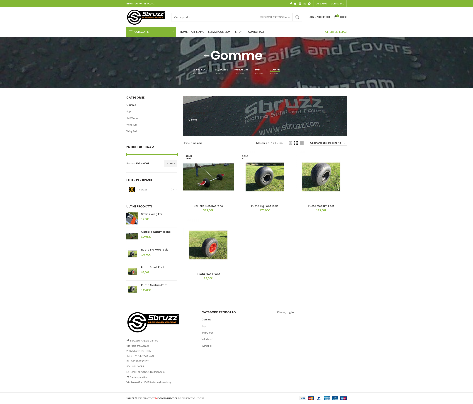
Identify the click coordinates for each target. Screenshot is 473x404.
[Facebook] (291, 3)
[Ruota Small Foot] (132, 272)
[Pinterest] (300, 3)
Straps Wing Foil (152, 214)
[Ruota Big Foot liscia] (132, 254)
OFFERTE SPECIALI (336, 31)
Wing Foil (131, 131)
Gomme (131, 104)
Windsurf (131, 124)
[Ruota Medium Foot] (132, 289)
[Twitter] (295, 3)
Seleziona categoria (273, 17)
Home (186, 142)
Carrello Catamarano (156, 232)
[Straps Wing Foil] (132, 218)
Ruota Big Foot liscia (155, 249)
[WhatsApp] (304, 3)
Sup (128, 111)
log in (290, 312)
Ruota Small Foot (152, 267)
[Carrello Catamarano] (132, 236)
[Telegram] (309, 3)
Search (297, 17)
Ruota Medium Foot (154, 285)
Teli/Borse (132, 118)
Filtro (170, 163)
